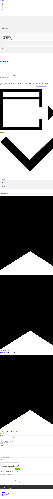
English (2, 4)
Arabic (2, 3)
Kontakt (2, 485)
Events (2, 58)
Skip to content (2, 0)
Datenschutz (3, 497)
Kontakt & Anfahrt (4, 495)
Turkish (2, 9)
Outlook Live (3, 179)
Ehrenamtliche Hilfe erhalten (5, 493)
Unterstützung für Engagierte (5, 494)
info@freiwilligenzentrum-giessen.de (41, 86)
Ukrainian (3, 10)
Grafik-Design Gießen (15, 488)
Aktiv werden (3, 492)
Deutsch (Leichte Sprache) (5, 476)
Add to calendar (2, 132)
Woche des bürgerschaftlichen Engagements (7, 352)
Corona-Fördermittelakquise (5, 81)
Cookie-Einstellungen (4, 487)
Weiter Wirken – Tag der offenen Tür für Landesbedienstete (10, 431)
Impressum (3, 486)
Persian (2, 5)
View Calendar (2, 433)
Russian (2, 6)
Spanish (2, 8)
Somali (2, 7)
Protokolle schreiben (4, 80)
